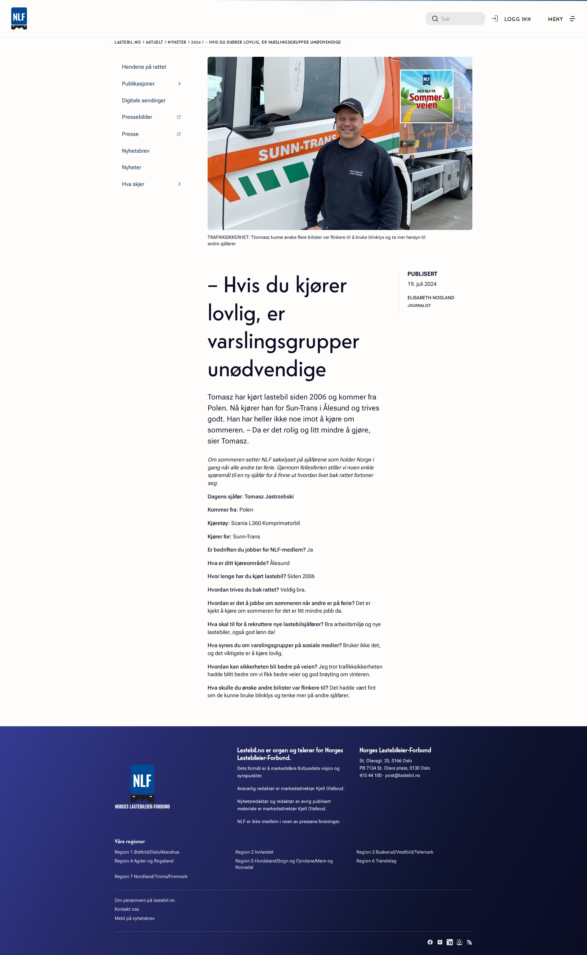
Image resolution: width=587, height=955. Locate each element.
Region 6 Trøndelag (376, 861)
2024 (196, 42)
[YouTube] (440, 942)
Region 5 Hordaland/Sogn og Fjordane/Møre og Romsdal (284, 864)
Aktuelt (154, 42)
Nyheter (177, 42)
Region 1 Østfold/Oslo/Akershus (147, 852)
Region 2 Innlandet (254, 852)
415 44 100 (371, 775)
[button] (562, 18)
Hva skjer (133, 184)
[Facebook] (430, 942)
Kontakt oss (127, 909)
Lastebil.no (128, 42)
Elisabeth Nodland (431, 298)
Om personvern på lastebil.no (145, 900)
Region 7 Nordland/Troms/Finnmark (151, 876)
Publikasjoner (138, 83)
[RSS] (469, 942)
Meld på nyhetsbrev (135, 918)
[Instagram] (459, 942)
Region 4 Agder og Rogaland (144, 861)
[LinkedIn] (450, 942)
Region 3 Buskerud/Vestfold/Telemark (395, 852)
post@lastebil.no (402, 775)
